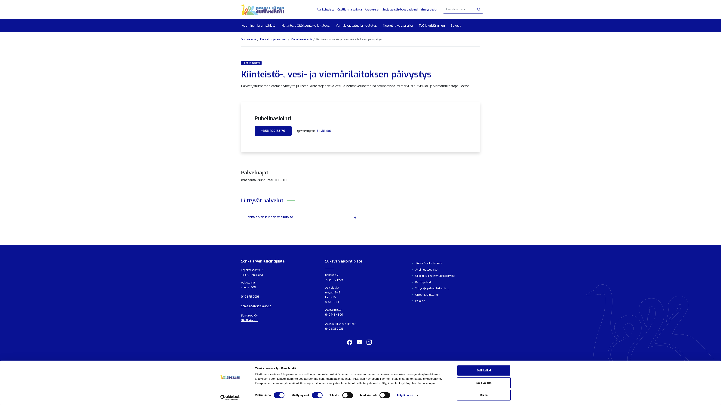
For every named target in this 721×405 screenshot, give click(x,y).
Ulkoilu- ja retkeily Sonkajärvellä (435, 276)
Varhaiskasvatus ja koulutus (356, 26)
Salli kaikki (484, 370)
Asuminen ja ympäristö (258, 26)
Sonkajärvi (248, 39)
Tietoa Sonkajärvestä (428, 263)
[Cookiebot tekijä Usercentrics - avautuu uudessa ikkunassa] (230, 397)
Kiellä (484, 395)
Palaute (420, 301)
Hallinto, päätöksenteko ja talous (305, 26)
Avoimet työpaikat (426, 270)
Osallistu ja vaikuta (349, 9)
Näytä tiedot (405, 395)
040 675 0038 (334, 329)
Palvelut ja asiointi (273, 39)
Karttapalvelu (423, 282)
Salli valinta (483, 382)
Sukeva (456, 26)
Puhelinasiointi (301, 39)
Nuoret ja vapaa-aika (398, 26)
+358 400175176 (273, 131)
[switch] (317, 395)
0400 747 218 (249, 320)
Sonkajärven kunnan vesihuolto (269, 217)
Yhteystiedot (429, 9)
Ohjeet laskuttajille (427, 295)
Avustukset (372, 9)
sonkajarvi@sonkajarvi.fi (256, 306)
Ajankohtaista (325, 9)
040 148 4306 (334, 314)
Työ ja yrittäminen (432, 26)
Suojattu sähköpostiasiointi (400, 9)
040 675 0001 (250, 296)
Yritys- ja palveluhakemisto (432, 288)
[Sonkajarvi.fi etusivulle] (262, 9)
